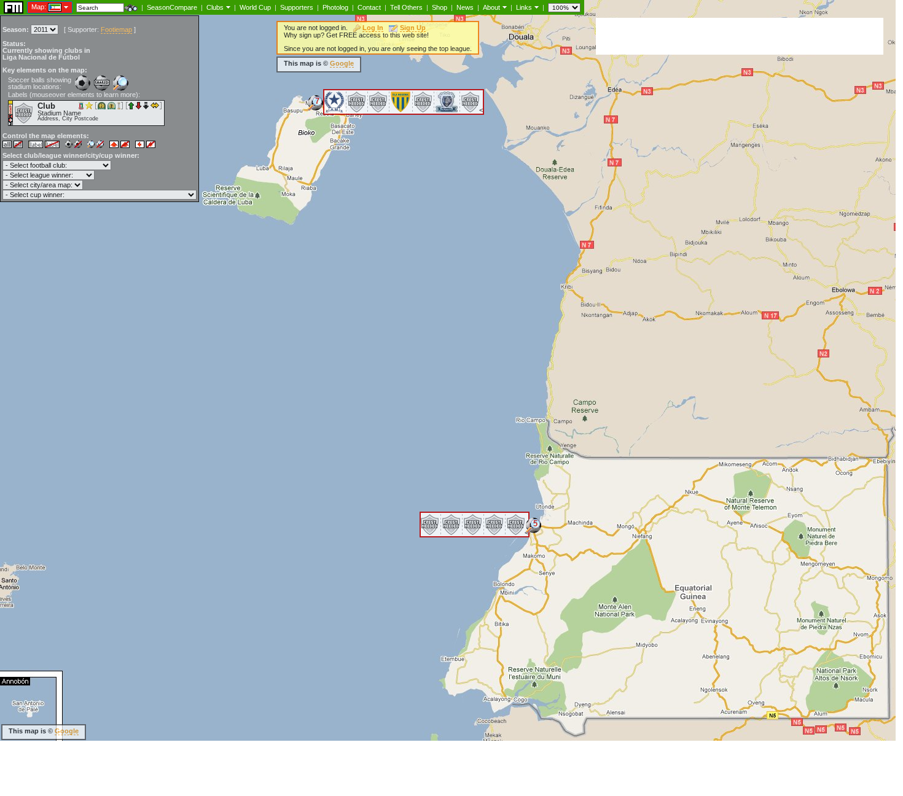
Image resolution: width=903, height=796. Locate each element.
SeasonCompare (172, 7)
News (465, 7)
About (491, 7)
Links (524, 7)
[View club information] (227, 6)
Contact (369, 7)
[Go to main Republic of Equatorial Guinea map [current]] (47, 6)
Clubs (215, 7)
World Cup (255, 7)
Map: (38, 6)
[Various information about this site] (503, 6)
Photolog (335, 7)
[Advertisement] (739, 36)
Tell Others (406, 7)
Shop (439, 7)
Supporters (296, 7)
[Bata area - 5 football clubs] (533, 530)
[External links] (535, 6)
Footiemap (116, 29)
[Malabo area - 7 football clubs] (315, 107)
